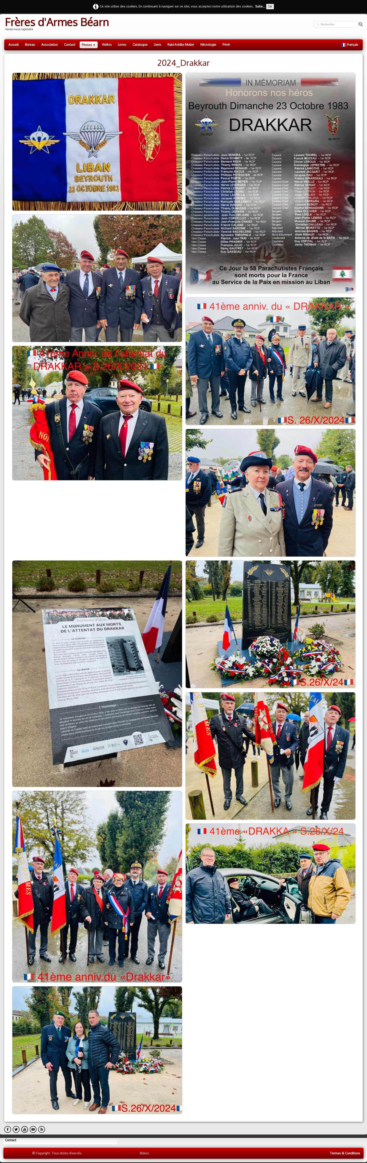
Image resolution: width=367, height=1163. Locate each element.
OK (270, 6)
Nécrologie (208, 44)
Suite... (260, 6)
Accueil (13, 44)
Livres (122, 44)
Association (49, 44)
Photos (89, 45)
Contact (69, 44)
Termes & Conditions (345, 1153)
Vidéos (107, 44)
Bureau (30, 44)
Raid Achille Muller (181, 44)
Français (353, 44)
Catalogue (140, 44)
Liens (157, 44)
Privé (226, 44)
